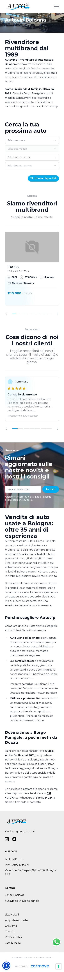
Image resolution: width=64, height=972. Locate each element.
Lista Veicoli (12, 914)
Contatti (10, 931)
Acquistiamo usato (16, 920)
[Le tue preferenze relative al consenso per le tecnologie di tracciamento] (59, 967)
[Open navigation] (56, 6)
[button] (6, 965)
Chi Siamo (11, 925)
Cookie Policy (13, 942)
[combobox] (32, 140)
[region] (32, 273)
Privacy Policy (13, 937)
